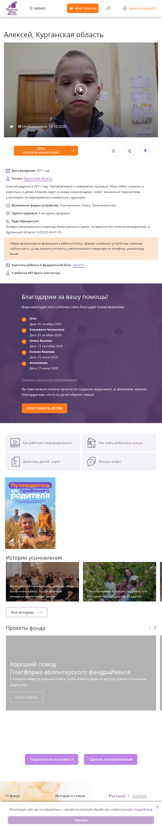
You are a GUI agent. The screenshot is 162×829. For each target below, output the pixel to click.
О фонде (13, 795)
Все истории (22, 612)
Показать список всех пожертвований (49, 380)
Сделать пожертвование (111, 759)
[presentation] (150, 628)
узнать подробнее (137, 809)
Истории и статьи (70, 795)
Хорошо (81, 820)
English (139, 795)
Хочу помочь (26, 697)
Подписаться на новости (52, 759)
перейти (78, 265)
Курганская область (38, 178)
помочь (85, 8)
